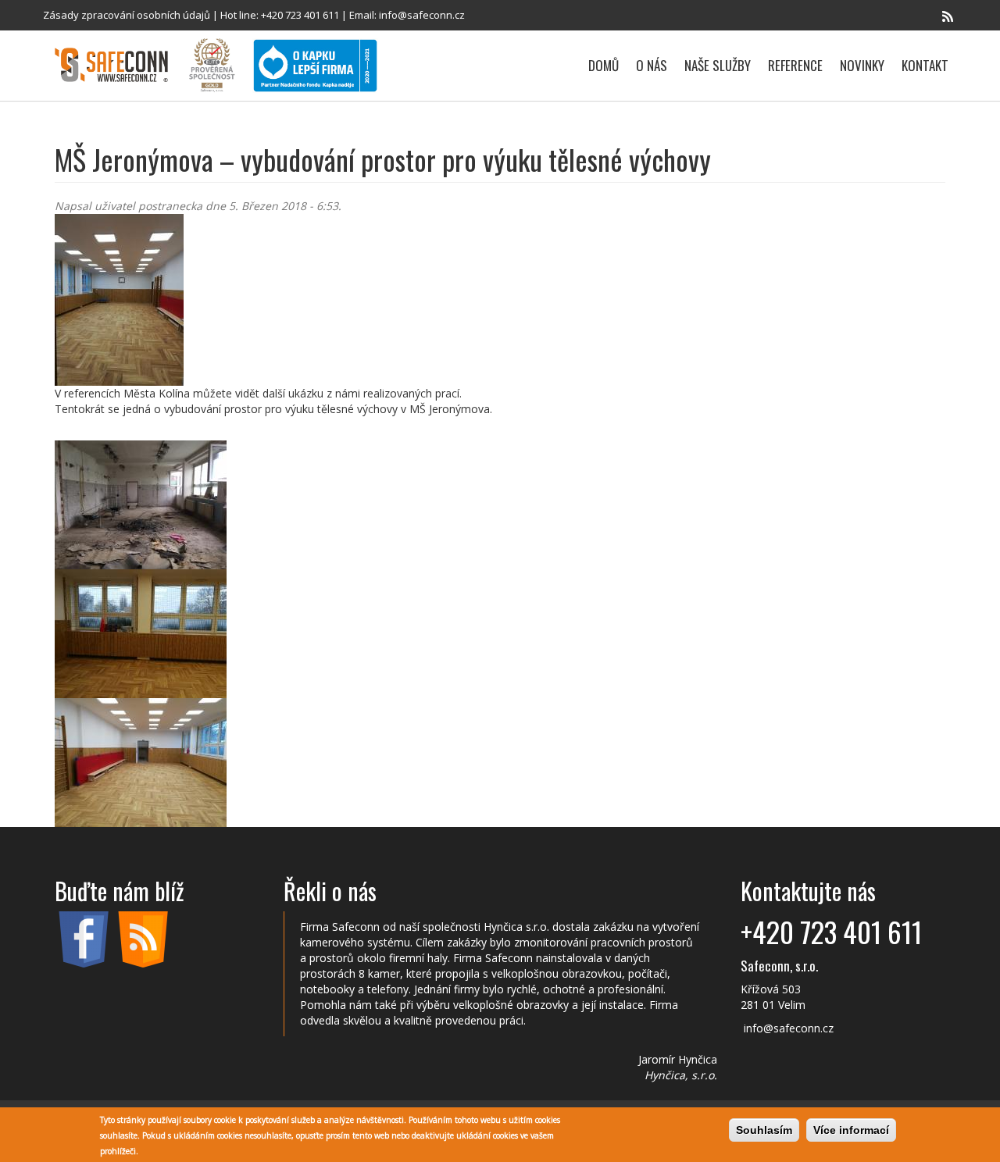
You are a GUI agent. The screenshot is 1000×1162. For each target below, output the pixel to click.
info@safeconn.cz (422, 15)
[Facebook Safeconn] (926, 16)
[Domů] (117, 65)
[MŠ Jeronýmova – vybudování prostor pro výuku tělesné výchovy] (500, 300)
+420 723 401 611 (300, 15)
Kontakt (925, 65)
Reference (795, 65)
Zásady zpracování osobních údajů (126, 15)
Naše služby (717, 65)
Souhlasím (764, 1130)
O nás (651, 65)
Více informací (851, 1130)
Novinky (862, 65)
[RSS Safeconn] (947, 16)
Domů (603, 65)
